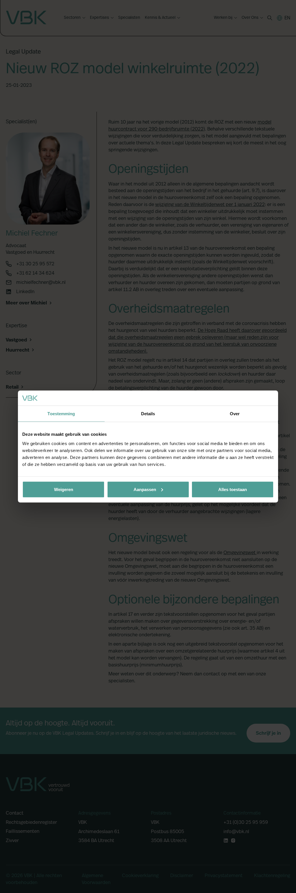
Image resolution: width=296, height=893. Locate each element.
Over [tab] (235, 413)
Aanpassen (145, 489)
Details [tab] (148, 413)
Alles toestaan (232, 489)
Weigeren (63, 489)
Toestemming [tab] (61, 413)
